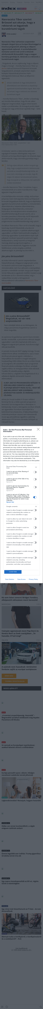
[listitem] (21, 467)
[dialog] (21, 504)
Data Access (21, 579)
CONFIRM (13, 572)
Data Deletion (9, 579)
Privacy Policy (33, 579)
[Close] (39, 430)
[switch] (35, 472)
